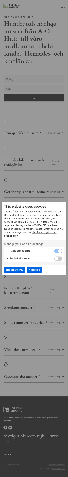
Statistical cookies (19, 258)
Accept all (34, 270)
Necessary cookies (19, 251)
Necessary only (14, 270)
